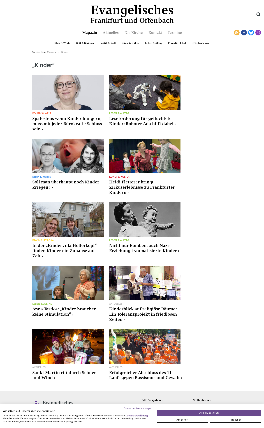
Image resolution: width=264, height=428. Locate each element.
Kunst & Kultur (130, 43)
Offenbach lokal (201, 43)
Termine (175, 32)
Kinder (65, 52)
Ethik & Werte (62, 43)
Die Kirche (133, 32)
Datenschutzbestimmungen (137, 408)
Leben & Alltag (153, 43)
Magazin (89, 32)
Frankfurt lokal (177, 43)
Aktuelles (111, 32)
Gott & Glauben (85, 43)
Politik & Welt (108, 43)
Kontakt (155, 32)
